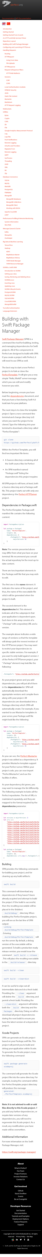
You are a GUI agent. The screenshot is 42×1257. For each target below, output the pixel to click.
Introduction (7, 29)
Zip (6, 173)
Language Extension (10, 311)
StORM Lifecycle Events (13, 289)
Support (21, 1224)
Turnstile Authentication (11, 308)
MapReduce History (13, 258)
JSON (6, 93)
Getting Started (8, 32)
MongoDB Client (12, 205)
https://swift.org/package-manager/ (19, 1152)
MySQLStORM (9, 295)
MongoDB (8, 195)
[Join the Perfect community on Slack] (13, 1239)
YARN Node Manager (13, 261)
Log (6, 133)
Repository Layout (9, 41)
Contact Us (20, 1179)
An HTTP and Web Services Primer (14, 38)
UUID (6, 164)
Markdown (8, 102)
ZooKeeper (8, 238)
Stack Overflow (20, 1193)
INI (5, 170)
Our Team (20, 1171)
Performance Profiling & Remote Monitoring (18, 218)
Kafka (7, 232)
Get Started (20, 1210)
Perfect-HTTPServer (28, 494)
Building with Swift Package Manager (15, 44)
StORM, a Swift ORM (10, 267)
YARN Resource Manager (14, 264)
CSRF (8, 80)
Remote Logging (10, 143)
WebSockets (7, 109)
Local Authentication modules (15, 87)
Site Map (30, 1236)
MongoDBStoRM (10, 304)
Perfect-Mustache (28, 756)
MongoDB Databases (13, 199)
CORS (8, 83)
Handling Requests (9, 50)
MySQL (7, 183)
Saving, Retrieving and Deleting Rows (17, 277)
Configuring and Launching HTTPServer (16, 47)
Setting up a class (11, 274)
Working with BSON (13, 208)
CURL (6, 121)
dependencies (17, 396)
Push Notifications (11, 139)
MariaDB (7, 186)
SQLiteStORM (9, 298)
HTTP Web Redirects (13, 73)
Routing (7, 53)
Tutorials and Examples (21, 1216)
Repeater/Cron (10, 149)
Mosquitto (8, 235)
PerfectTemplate (10, 374)
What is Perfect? (20, 1168)
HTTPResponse (10, 67)
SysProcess (8, 158)
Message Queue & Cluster (12, 228)
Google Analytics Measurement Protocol (19, 130)
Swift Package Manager (13, 339)
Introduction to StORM (12, 271)
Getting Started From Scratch (13, 35)
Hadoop (7, 248)
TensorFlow (9, 245)
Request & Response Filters (14, 70)
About (21, 1163)
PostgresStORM (10, 292)
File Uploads (10, 63)
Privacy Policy (20, 1236)
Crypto (7, 118)
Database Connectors (10, 177)
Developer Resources (20, 1206)
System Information (11, 222)
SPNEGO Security (10, 90)
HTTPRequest (9, 57)
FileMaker (8, 192)
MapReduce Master (13, 254)
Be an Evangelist (20, 1199)
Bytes (7, 115)
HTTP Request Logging (13, 105)
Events (20, 1196)
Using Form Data (12, 60)
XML (6, 167)
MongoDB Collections (13, 202)
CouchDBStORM (10, 301)
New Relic (8, 225)
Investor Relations (21, 1176)
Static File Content (11, 96)
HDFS (8, 251)
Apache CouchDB (11, 212)
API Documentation (23, 18)
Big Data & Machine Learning (13, 242)
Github (20, 1190)
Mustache (8, 99)
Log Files (8, 137)
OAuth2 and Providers (12, 146)
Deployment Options (20, 1219)
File (6, 127)
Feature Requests (20, 1222)
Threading (8, 161)
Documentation (8, 18)
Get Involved (20, 1186)
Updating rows (10, 286)
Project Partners (20, 1174)
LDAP (6, 215)
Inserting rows (10, 283)
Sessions (8, 77)
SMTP (6, 155)
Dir (6, 124)
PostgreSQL (9, 189)
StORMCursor (9, 280)
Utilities (5, 112)
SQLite (7, 180)
